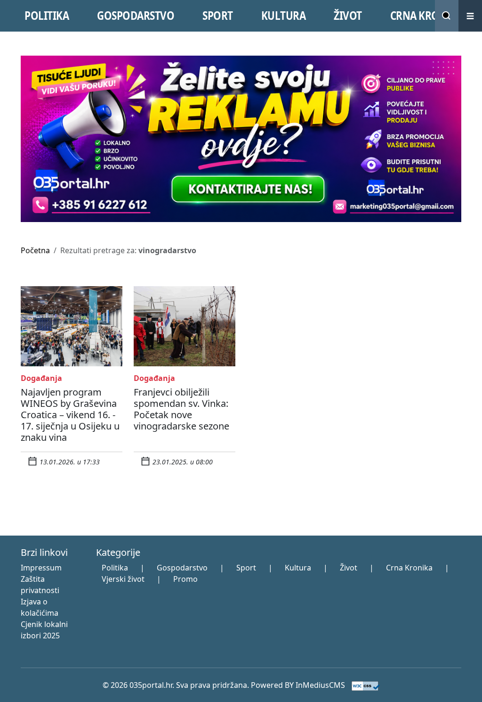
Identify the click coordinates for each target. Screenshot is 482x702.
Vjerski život (123, 579)
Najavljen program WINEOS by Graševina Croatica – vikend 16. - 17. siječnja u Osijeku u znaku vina (70, 415)
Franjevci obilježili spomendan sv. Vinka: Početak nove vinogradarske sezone (181, 409)
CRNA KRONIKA (426, 16)
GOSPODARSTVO (135, 16)
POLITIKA (46, 16)
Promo (185, 579)
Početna (35, 250)
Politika (115, 567)
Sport (246, 567)
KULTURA (283, 16)
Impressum (41, 567)
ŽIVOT (348, 16)
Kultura (298, 567)
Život (348, 567)
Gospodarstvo (182, 567)
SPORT (217, 16)
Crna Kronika (409, 567)
